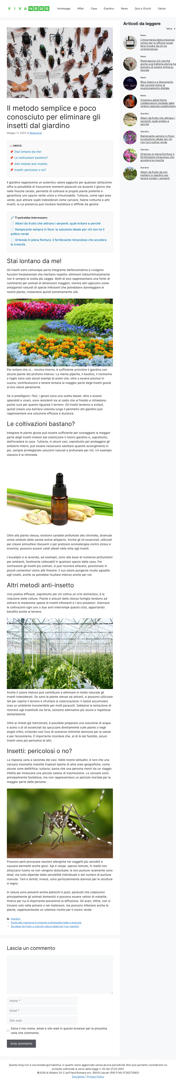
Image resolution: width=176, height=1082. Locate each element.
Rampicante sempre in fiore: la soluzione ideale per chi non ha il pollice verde (157, 139)
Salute (162, 8)
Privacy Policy (95, 1076)
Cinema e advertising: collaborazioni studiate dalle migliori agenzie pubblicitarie (158, 103)
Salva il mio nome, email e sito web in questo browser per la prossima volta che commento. (59, 1031)
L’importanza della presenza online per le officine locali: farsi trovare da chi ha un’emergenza (157, 44)
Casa (94, 8)
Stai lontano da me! (27, 151)
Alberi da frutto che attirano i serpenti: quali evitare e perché (157, 121)
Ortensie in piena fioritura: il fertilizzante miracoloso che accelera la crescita (157, 157)
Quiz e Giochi (143, 8)
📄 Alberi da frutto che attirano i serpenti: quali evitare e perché (56, 223)
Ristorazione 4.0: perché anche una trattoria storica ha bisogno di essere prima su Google (158, 65)
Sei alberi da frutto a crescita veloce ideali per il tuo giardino (45, 926)
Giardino (109, 8)
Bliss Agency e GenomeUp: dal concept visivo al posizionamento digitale (156, 85)
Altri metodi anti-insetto (30, 164)
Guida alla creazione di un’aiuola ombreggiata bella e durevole (46, 922)
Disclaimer (78, 1076)
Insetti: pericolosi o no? (30, 170)
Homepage (63, 8)
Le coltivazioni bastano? (31, 157)
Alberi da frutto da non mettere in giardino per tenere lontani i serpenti (155, 175)
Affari (80, 8)
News (124, 8)
